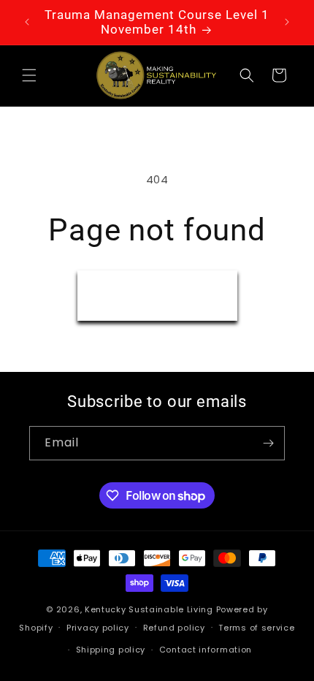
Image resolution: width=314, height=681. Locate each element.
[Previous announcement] (27, 22)
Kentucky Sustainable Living (149, 609)
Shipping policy (111, 649)
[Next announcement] (287, 22)
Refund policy (174, 628)
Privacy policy (97, 628)
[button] (29, 75)
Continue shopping (157, 295)
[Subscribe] (268, 443)
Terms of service (256, 628)
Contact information (205, 649)
